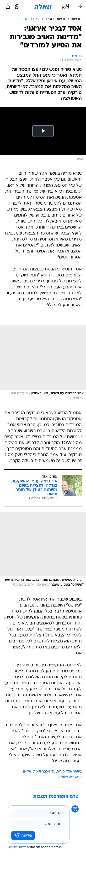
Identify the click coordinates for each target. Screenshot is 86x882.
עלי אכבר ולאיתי (43, 771)
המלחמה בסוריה (70, 777)
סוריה (61, 771)
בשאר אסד (74, 771)
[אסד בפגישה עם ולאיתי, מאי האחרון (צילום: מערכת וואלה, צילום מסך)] (43, 364)
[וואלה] (43, 6)
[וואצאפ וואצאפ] (17, 6)
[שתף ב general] (8, 6)
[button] (65, 6)
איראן (27, 771)
